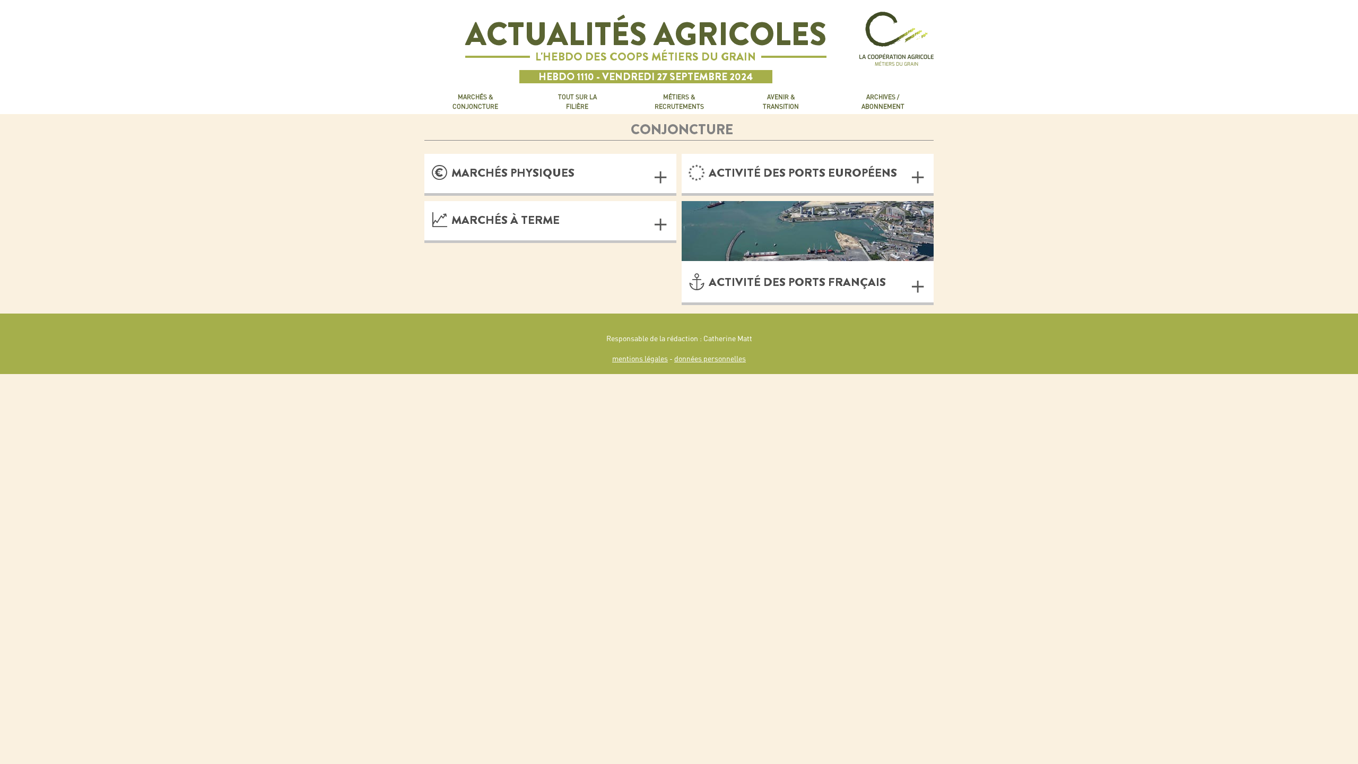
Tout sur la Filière (577, 101)
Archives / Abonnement (882, 101)
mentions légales (640, 358)
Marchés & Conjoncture (475, 101)
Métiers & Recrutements (679, 101)
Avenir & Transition (781, 101)
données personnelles (710, 358)
